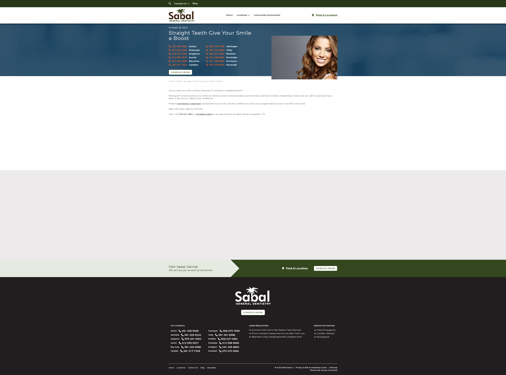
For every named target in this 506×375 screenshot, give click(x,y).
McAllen (231, 53)
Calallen (193, 64)
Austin (192, 57)
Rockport (231, 61)
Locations (242, 15)
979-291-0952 (179, 53)
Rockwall (231, 64)
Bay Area (194, 61)
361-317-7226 (179, 64)
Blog (195, 3)
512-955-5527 (179, 57)
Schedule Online (180, 72)
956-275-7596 (216, 46)
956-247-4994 (216, 53)
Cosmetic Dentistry (325, 333)
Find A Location (326, 15)
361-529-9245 (179, 50)
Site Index (211, 368)
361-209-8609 (216, 61)
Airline (192, 46)
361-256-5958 (179, 46)
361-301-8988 (216, 50)
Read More (174, 252)
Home (229, 15)
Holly (229, 50)
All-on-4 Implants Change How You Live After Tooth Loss (250, 246)
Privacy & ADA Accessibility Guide (311, 367)
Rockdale (231, 57)
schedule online (204, 114)
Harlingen (232, 46)
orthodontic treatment (189, 103)
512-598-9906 (216, 57)
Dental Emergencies (326, 330)
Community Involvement (267, 15)
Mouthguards (323, 337)
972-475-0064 (216, 64)
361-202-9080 (179, 61)
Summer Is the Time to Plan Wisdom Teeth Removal (195, 246)
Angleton (194, 53)
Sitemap (333, 367)
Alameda (194, 50)
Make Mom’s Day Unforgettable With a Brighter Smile (307, 246)
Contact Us (180, 3)
